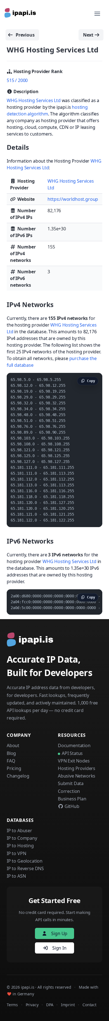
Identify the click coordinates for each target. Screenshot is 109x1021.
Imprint (68, 1004)
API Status (72, 753)
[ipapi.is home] (20, 13)
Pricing (14, 768)
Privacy (32, 1004)
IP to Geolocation (24, 861)
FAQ (11, 761)
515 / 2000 (17, 80)
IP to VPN (16, 853)
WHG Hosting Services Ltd (34, 100)
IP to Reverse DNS (25, 868)
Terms (12, 1004)
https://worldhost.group (73, 199)
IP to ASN (16, 876)
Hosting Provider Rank (37, 71)
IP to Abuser (19, 830)
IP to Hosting (20, 846)
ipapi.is (27, 987)
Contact (89, 1004)
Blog (11, 753)
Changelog (18, 776)
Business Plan (72, 799)
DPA (49, 1004)
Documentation (74, 745)
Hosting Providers (76, 768)
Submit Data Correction (71, 787)
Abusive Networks (76, 776)
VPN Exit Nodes (74, 761)
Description (25, 91)
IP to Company (22, 838)
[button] (97, 13)
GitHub (71, 806)
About (13, 745)
